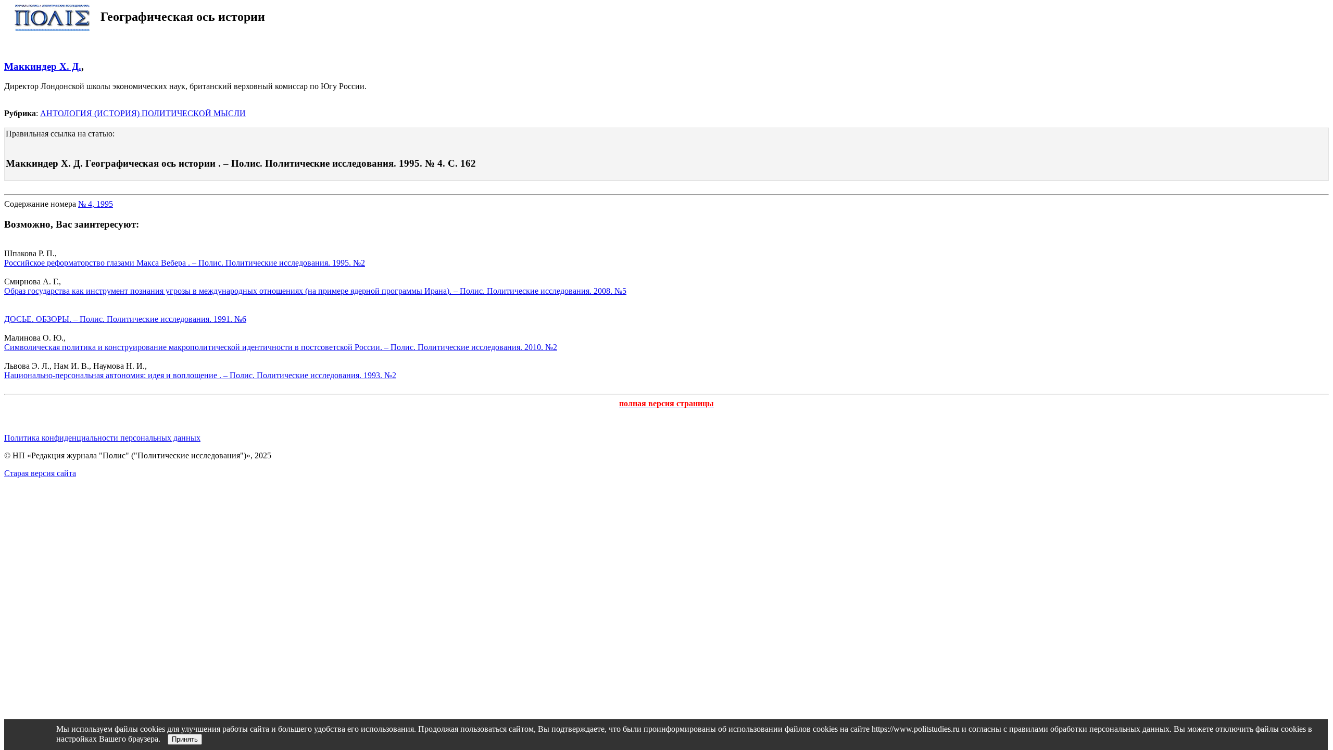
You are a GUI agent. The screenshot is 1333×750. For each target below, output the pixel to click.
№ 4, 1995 (95, 203)
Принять (185, 739)
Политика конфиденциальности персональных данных (102, 437)
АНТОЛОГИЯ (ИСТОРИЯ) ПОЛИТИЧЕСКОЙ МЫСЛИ (143, 113)
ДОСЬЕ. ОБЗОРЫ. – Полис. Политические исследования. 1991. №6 (125, 319)
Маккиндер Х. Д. (42, 66)
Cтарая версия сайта (40, 473)
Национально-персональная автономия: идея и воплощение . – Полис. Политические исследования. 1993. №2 (200, 375)
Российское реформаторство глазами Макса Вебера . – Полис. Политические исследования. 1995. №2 (184, 262)
